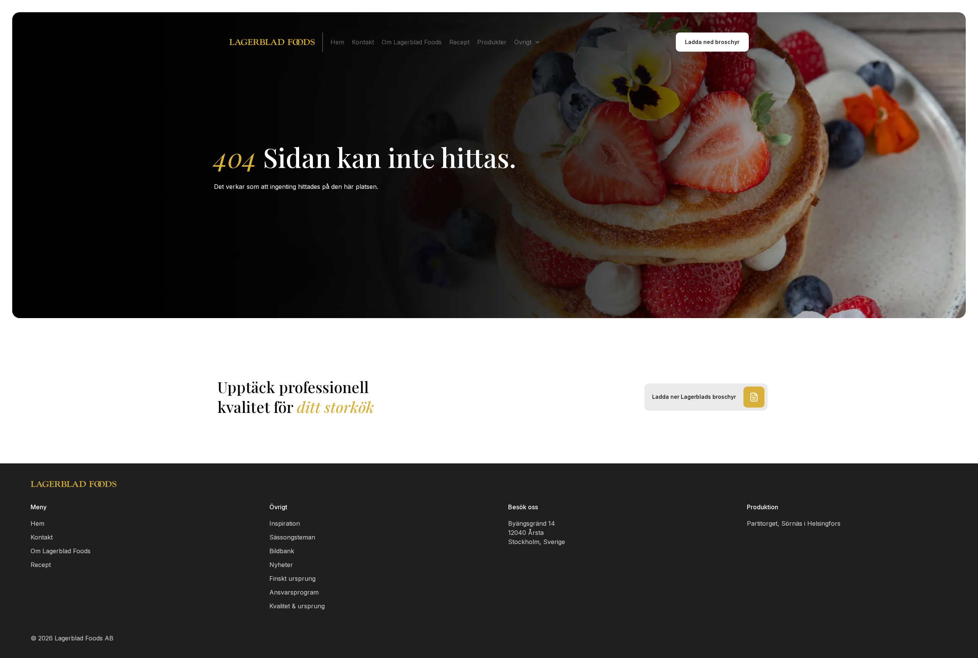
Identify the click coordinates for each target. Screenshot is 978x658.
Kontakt (363, 42)
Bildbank (281, 551)
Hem (337, 42)
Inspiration (284, 523)
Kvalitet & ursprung (297, 606)
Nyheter (281, 565)
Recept (459, 42)
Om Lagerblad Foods (412, 42)
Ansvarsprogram (294, 592)
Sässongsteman (292, 537)
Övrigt (522, 42)
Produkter (492, 42)
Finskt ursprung (292, 578)
